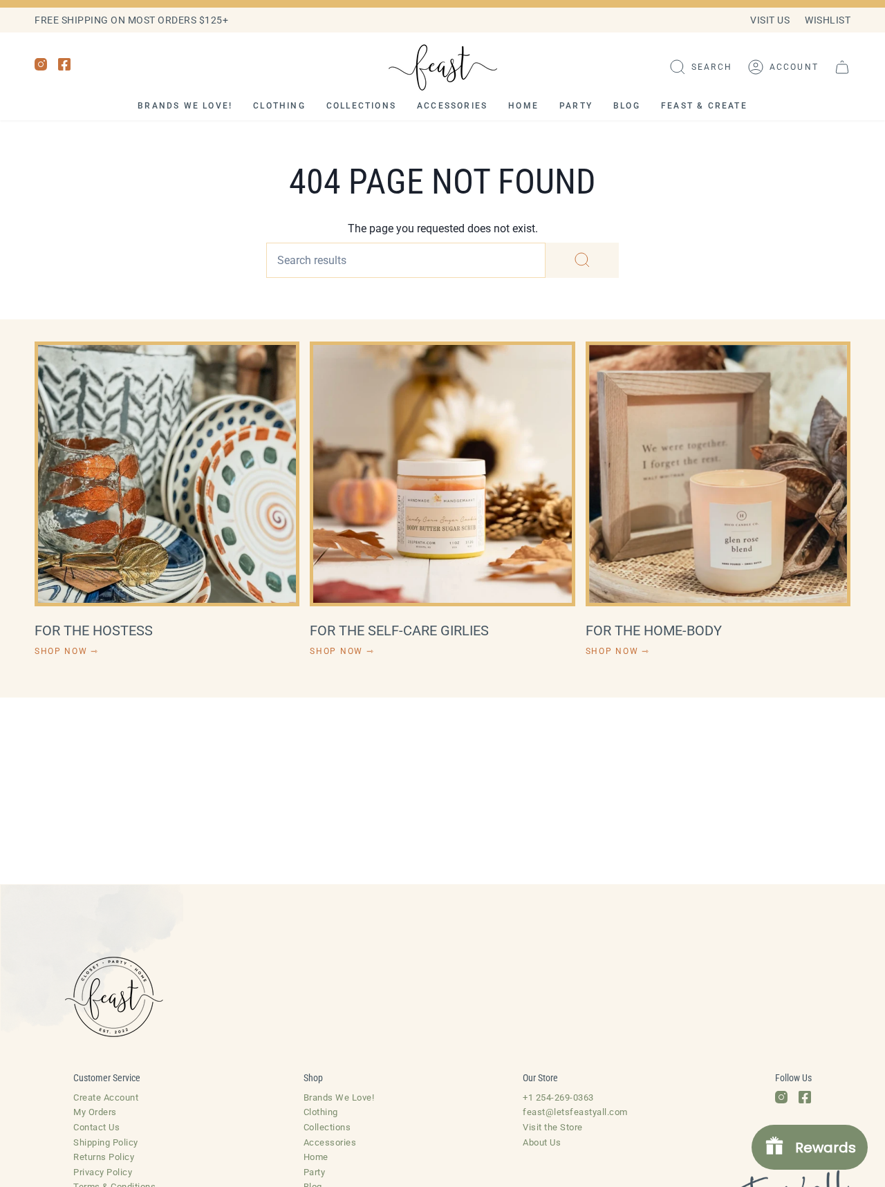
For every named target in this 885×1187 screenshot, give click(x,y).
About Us (542, 1142)
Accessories (330, 1142)
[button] (701, 67)
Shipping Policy (105, 1142)
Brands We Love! (339, 1097)
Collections (327, 1127)
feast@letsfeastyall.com (575, 1112)
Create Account (105, 1097)
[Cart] (842, 67)
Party (315, 1172)
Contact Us (96, 1127)
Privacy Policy (102, 1172)
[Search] (582, 260)
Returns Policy (103, 1157)
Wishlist (827, 20)
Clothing (321, 1112)
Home (316, 1157)
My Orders (95, 1112)
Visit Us (770, 20)
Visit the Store (553, 1127)
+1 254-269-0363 (558, 1097)
